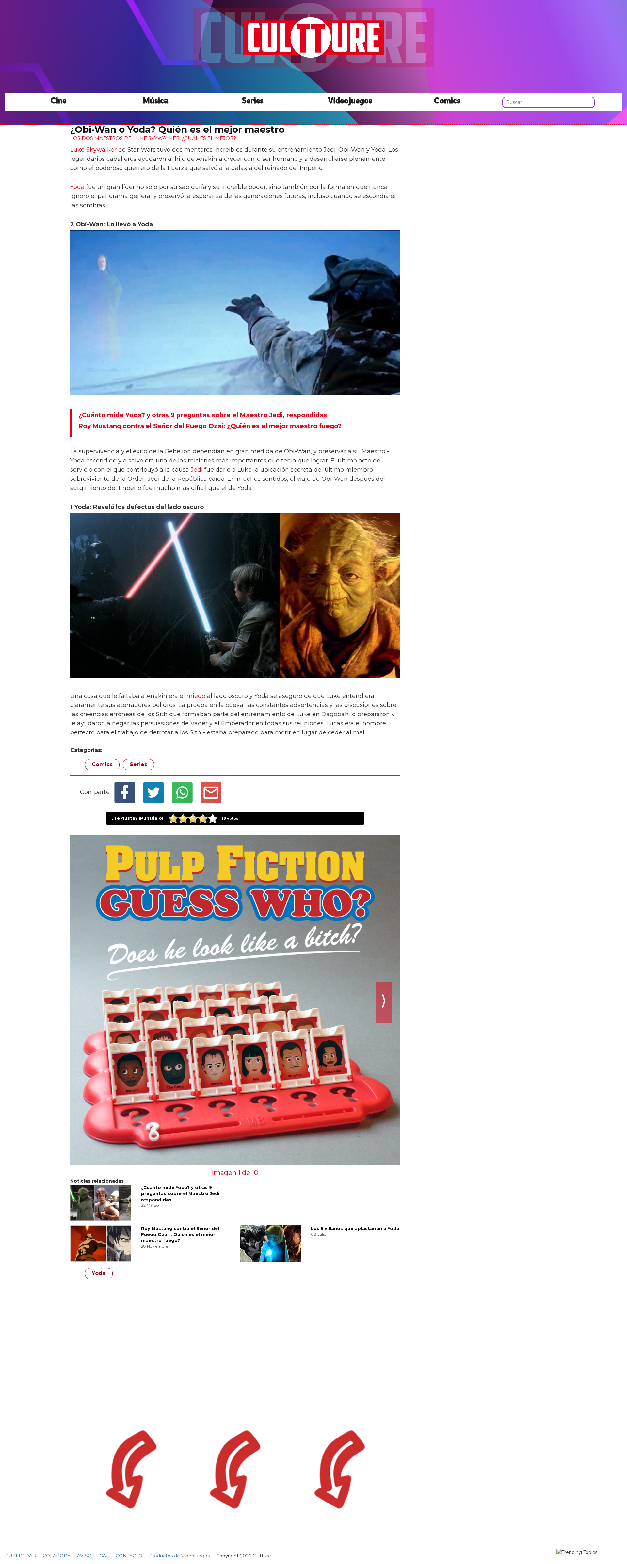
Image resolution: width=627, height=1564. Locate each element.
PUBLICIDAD (20, 1556)
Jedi (197, 469)
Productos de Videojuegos (179, 1556)
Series (253, 100)
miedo (195, 695)
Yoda (77, 187)
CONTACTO (129, 1556)
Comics (447, 100)
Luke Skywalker (93, 149)
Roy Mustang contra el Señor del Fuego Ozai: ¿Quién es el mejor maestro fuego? (180, 1234)
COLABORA (57, 1556)
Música (156, 100)
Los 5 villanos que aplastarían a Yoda (355, 1228)
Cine (58, 100)
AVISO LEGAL (93, 1556)
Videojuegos (350, 100)
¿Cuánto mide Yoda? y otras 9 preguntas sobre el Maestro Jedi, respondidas (181, 1193)
